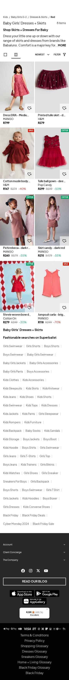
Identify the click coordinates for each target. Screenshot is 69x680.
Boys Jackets (31, 439)
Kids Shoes (27, 397)
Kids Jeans (9, 397)
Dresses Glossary (34, 651)
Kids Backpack (12, 431)
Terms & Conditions (35, 635)
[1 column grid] (5, 54)
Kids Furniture (32, 422)
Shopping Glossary (34, 646)
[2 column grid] (16, 54)
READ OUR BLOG (34, 581)
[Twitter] (38, 570)
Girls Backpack (39, 481)
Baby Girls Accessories (44, 363)
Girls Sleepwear (48, 414)
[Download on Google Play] (47, 593)
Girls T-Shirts (28, 456)
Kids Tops (32, 405)
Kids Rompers (12, 422)
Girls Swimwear (12, 346)
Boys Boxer (50, 498)
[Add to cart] (29, 108)
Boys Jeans (10, 464)
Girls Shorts (33, 346)
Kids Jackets (10, 414)
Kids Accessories (33, 380)
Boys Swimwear (13, 354)
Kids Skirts (32, 388)
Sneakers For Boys (15, 481)
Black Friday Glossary (34, 667)
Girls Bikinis (47, 464)
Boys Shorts (51, 346)
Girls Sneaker (50, 473)
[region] (17, 87)
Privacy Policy (35, 640)
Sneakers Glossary (34, 656)
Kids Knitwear (51, 388)
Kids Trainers (28, 464)
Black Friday (10, 515)
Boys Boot (50, 439)
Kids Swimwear (12, 405)
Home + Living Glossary (35, 662)
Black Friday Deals (33, 515)
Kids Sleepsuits (12, 388)
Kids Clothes (11, 380)
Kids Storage (11, 439)
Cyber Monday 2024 (16, 524)
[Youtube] (46, 570)
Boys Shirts (29, 448)
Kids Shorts (44, 397)
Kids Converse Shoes (36, 507)
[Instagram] (30, 570)
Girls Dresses (11, 507)
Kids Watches (11, 473)
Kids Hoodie (10, 448)
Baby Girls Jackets (14, 363)
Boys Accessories (38, 371)
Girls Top (44, 456)
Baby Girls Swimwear (40, 354)
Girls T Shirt (52, 490)
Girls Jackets (11, 498)
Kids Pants (28, 414)
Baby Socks (32, 431)
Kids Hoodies (30, 498)
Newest (39, 54)
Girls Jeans (9, 456)
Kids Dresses (49, 405)
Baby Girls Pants (13, 371)
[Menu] (47, 610)
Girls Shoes (31, 473)
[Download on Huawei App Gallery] (34, 601)
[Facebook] (23, 570)
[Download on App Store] (22, 593)
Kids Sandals (52, 431)
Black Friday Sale (43, 524)
